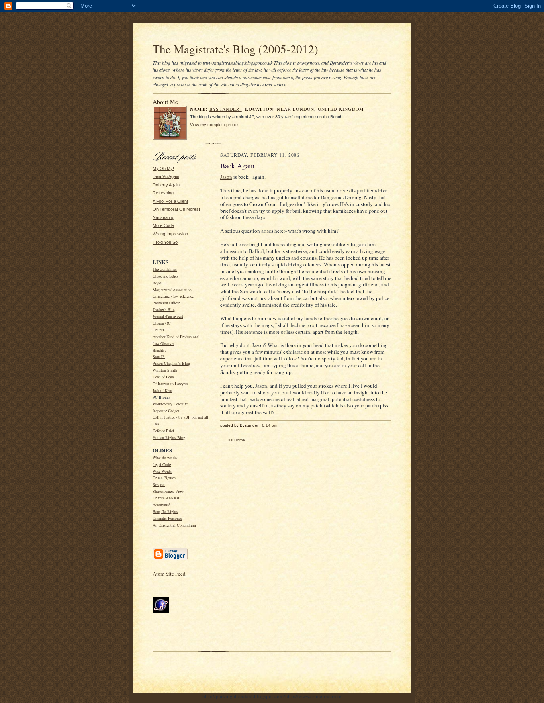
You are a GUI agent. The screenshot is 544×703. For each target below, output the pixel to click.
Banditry (159, 350)
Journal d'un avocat (168, 316)
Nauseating (163, 217)
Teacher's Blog (164, 309)
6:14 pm (269, 425)
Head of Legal (164, 377)
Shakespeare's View (168, 491)
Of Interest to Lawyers (170, 383)
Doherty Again (166, 184)
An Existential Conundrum (174, 525)
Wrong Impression (170, 233)
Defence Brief (163, 430)
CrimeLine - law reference (173, 296)
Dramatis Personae (167, 518)
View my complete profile (214, 124)
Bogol (157, 283)
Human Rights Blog (169, 437)
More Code (163, 225)
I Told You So (165, 242)
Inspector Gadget (166, 410)
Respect (159, 484)
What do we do (165, 457)
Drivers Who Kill (166, 498)
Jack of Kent (162, 390)
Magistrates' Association (172, 289)
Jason (226, 176)
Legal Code (162, 464)
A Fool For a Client (170, 201)
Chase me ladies (165, 276)
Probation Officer (166, 302)
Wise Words (162, 471)
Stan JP (159, 356)
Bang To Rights (165, 511)
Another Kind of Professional (176, 336)
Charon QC (162, 323)
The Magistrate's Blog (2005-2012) (235, 49)
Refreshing (163, 192)
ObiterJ (158, 330)
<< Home (236, 440)
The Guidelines (165, 269)
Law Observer (163, 343)
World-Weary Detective (170, 404)
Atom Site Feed (169, 573)
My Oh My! (163, 168)
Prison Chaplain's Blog (171, 363)
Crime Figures (164, 477)
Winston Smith (165, 370)
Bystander (225, 109)
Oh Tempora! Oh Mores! (176, 209)
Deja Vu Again (166, 176)
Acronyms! (161, 504)
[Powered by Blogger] (170, 559)
